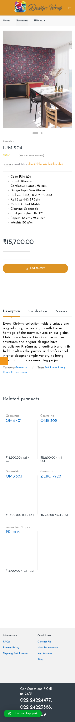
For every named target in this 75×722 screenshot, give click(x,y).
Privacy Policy (11, 647)
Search (70, 8)
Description (11, 311)
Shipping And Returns (15, 653)
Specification (37, 311)
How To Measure (48, 647)
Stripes (25, 527)
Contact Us (44, 641)
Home (6, 20)
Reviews (61, 311)
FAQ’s (6, 641)
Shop (40, 659)
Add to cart (37, 268)
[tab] (11, 313)
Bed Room (50, 367)
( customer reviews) (31, 155)
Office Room (19, 372)
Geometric (22, 20)
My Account (45, 653)
